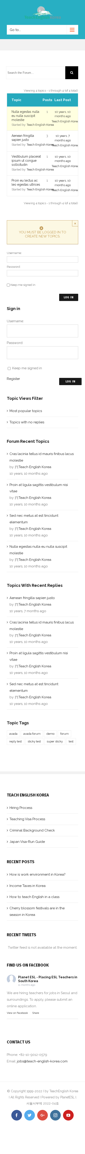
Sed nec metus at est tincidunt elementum (34, 519)
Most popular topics (26, 411)
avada (13, 733)
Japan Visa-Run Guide (27, 842)
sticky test (34, 741)
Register (13, 379)
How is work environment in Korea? (38, 874)
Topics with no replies (27, 422)
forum (64, 733)
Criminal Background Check (32, 830)
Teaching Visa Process (27, 819)
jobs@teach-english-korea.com (42, 1061)
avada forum (32, 733)
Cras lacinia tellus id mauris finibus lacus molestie (42, 457)
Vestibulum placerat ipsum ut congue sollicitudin (26, 160)
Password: (14, 266)
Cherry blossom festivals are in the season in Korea (37, 911)
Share (35, 1013)
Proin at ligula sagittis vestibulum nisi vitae (39, 488)
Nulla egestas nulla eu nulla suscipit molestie (25, 116)
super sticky (55, 741)
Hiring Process (21, 808)
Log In (69, 297)
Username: (14, 253)
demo (50, 733)
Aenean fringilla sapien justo (32, 598)
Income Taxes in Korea (28, 886)
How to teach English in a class (34, 897)
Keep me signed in (22, 285)
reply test (15, 741)
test (71, 741)
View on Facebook (17, 1013)
